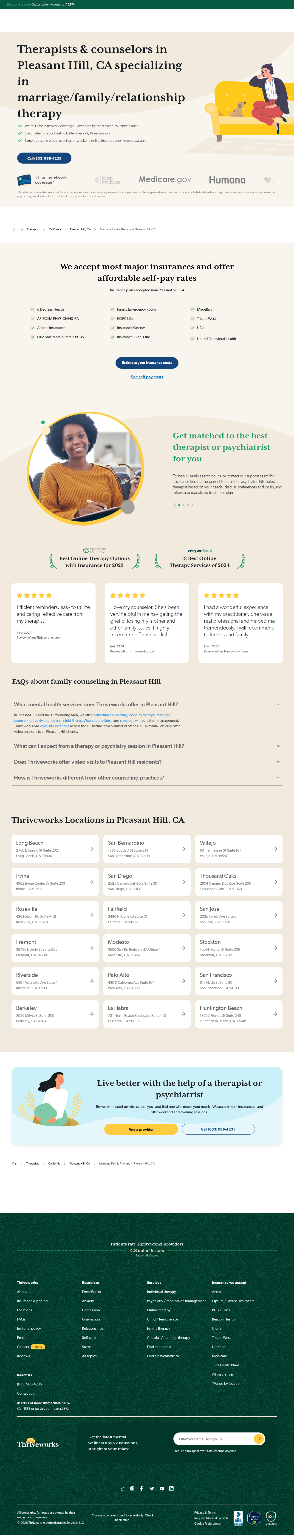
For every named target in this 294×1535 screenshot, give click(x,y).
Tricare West (221, 1337)
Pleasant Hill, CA (80, 229)
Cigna (216, 1328)
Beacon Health (223, 1319)
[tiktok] (122, 1488)
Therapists (33, 229)
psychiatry (128, 720)
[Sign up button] (259, 1439)
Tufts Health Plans (226, 1365)
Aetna (216, 1292)
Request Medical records (211, 1518)
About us (24, 1292)
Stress (86, 1347)
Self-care (89, 1337)
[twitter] (152, 1488)
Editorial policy (29, 1328)
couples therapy (142, 715)
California (55, 229)
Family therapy (158, 1328)
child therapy (73, 720)
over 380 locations (54, 726)
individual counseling (110, 715)
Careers (23, 1347)
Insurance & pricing (32, 1301)
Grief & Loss (91, 1319)
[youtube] (162, 1488)
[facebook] (142, 1488)
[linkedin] (171, 1488)
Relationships (92, 1328)
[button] (175, 505)
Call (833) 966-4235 (44, 158)
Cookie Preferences (207, 1523)
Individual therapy (161, 1292)
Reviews (23, 1356)
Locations (24, 1310)
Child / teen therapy (163, 1319)
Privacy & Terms (205, 1512)
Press (21, 1337)
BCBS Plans (221, 1310)
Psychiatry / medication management (176, 1301)
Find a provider (141, 1129)
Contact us (25, 1393)
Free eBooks (91, 1292)
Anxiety (88, 1301)
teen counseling (98, 720)
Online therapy (159, 1310)
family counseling (47, 720)
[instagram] (132, 1488)
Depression (91, 1310)
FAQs (21, 1319)
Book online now (19, 4)
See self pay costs (147, 376)
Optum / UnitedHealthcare (233, 1301)
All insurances (223, 1374)
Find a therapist (159, 1347)
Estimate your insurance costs (147, 362)
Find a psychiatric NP (163, 1356)
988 (27, 1408)
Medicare (219, 1356)
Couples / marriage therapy (168, 1337)
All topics (89, 1356)
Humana (218, 1347)
